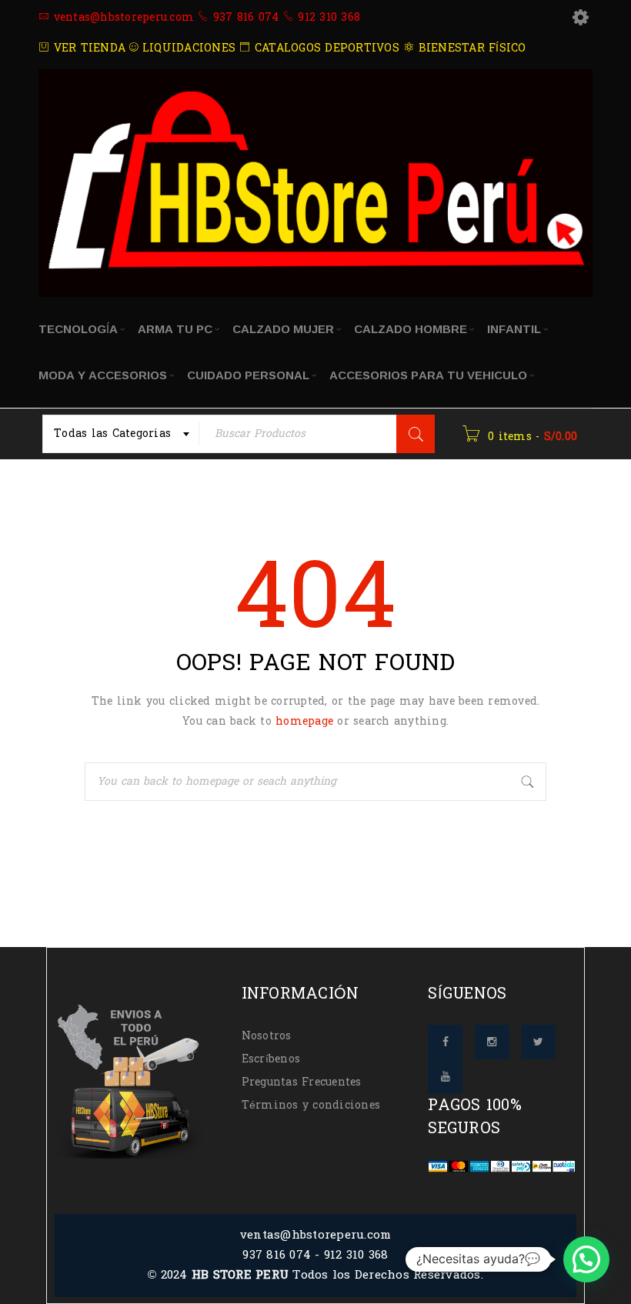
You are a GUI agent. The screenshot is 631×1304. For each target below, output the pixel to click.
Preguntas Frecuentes (302, 1082)
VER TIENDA (87, 48)
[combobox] (120, 434)
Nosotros (267, 1036)
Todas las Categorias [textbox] (112, 433)
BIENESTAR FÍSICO (470, 48)
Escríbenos (271, 1059)
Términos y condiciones (311, 1105)
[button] (586, 1259)
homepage (304, 721)
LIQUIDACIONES (187, 48)
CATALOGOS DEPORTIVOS (325, 48)
